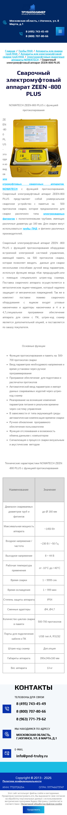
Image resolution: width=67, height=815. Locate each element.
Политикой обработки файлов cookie (41, 804)
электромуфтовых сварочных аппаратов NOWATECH (33, 184)
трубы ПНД (30, 228)
